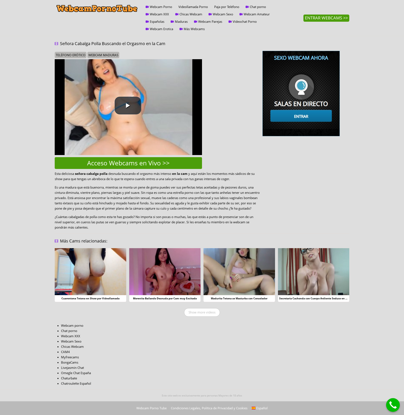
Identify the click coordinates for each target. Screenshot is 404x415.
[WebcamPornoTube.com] (97, 3)
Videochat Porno (245, 21)
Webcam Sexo (223, 14)
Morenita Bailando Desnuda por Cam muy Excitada (165, 298)
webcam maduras (103, 55)
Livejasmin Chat (72, 367)
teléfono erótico (70, 55)
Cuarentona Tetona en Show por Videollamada (90, 298)
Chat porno (258, 7)
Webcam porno (72, 325)
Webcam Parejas (210, 21)
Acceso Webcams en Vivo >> (128, 163)
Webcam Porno (161, 7)
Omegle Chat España (76, 373)
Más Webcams (194, 29)
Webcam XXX (159, 14)
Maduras (181, 21)
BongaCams (69, 362)
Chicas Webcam (190, 14)
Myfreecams (70, 357)
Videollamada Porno (193, 7)
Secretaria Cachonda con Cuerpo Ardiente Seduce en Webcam (317, 298)
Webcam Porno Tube (151, 408)
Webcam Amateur (257, 14)
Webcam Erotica (161, 29)
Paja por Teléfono (226, 7)
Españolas (157, 21)
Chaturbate (69, 378)
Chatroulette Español (76, 383)
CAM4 (65, 352)
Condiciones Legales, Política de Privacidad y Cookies (209, 408)
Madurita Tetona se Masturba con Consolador (239, 298)
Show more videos (202, 312)
